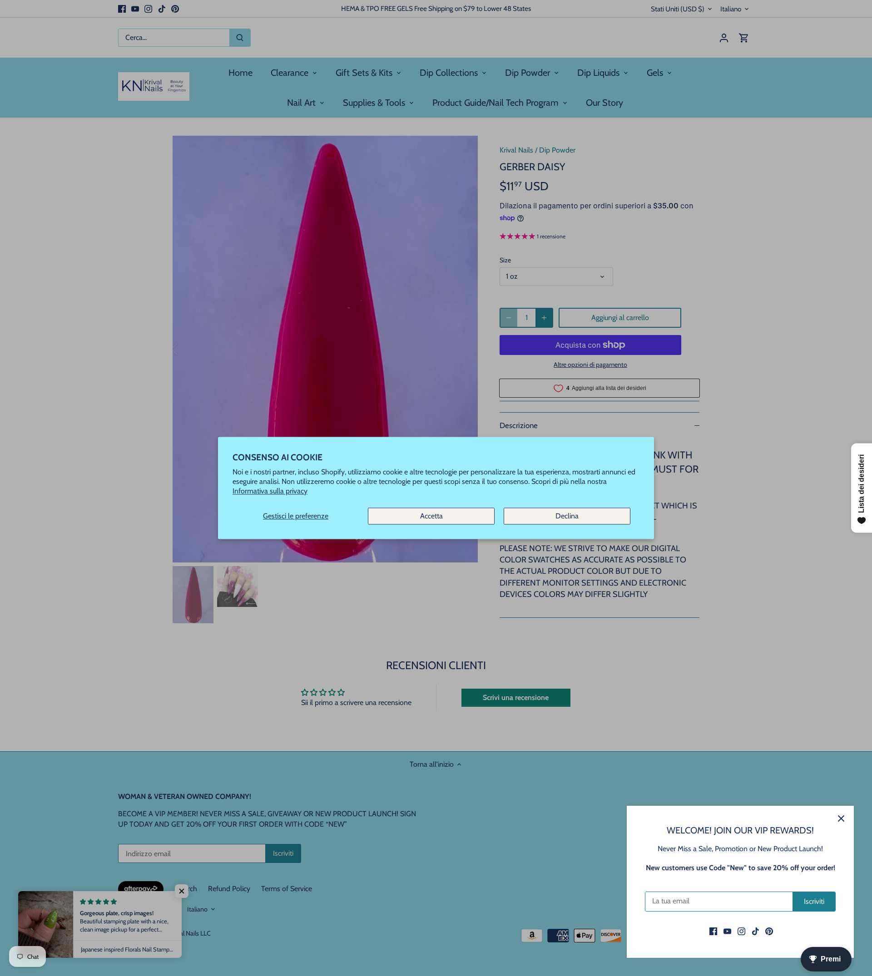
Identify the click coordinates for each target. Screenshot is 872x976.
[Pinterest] (769, 931)
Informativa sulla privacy (270, 491)
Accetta (431, 516)
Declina (567, 516)
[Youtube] (727, 931)
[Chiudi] (841, 818)
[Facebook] (713, 931)
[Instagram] (741, 931)
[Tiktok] (755, 931)
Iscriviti (814, 901)
